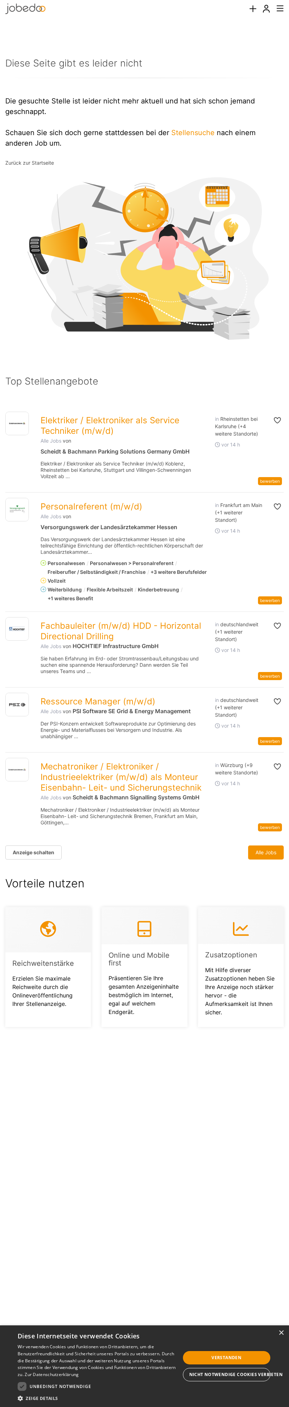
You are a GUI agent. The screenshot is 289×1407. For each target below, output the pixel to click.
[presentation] (253, 9)
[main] (144, 536)
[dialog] (144, 1366)
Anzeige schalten (33, 852)
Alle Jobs (51, 441)
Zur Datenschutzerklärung (52, 1374)
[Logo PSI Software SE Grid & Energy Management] (17, 704)
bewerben (270, 481)
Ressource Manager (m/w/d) (98, 701)
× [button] (281, 1333)
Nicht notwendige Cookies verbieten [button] (230, 1374)
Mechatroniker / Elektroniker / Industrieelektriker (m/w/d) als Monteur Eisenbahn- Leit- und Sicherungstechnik (121, 777)
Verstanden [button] (226, 1358)
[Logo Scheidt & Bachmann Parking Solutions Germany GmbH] (17, 423)
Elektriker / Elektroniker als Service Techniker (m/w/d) (110, 425)
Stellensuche (193, 132)
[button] (274, 420)
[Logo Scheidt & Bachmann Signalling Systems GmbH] (17, 769)
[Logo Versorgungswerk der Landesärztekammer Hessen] (17, 509)
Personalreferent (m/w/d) (91, 506)
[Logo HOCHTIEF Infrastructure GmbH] (17, 628)
